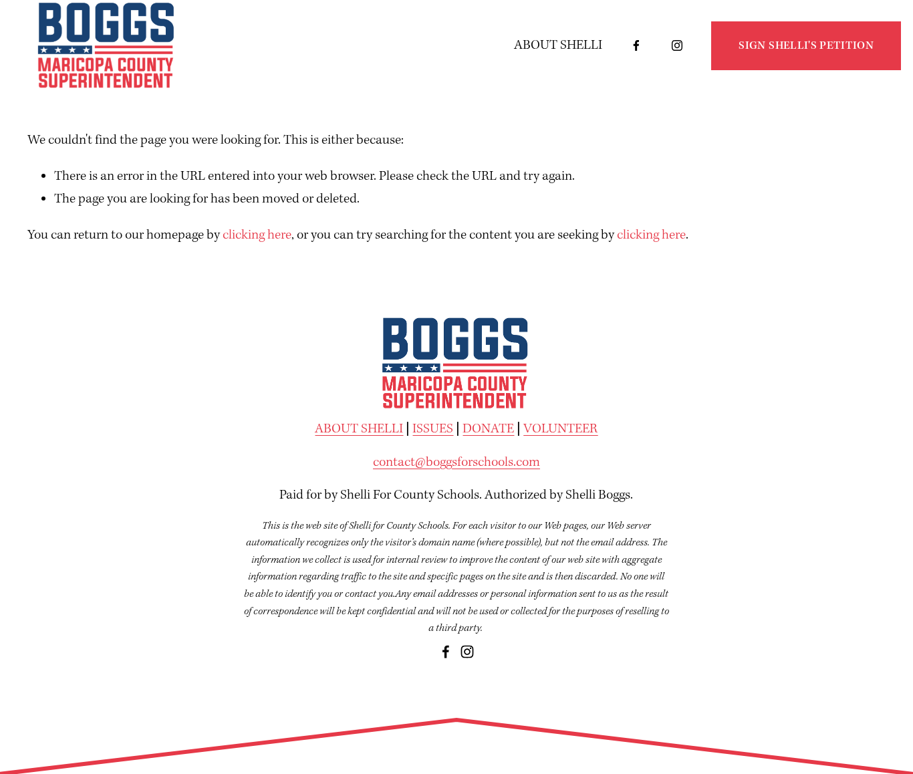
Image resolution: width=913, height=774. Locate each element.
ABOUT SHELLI (558, 45)
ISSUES (432, 429)
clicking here (257, 235)
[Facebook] (636, 45)
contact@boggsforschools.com (456, 462)
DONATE (488, 429)
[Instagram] (677, 45)
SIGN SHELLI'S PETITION (806, 45)
